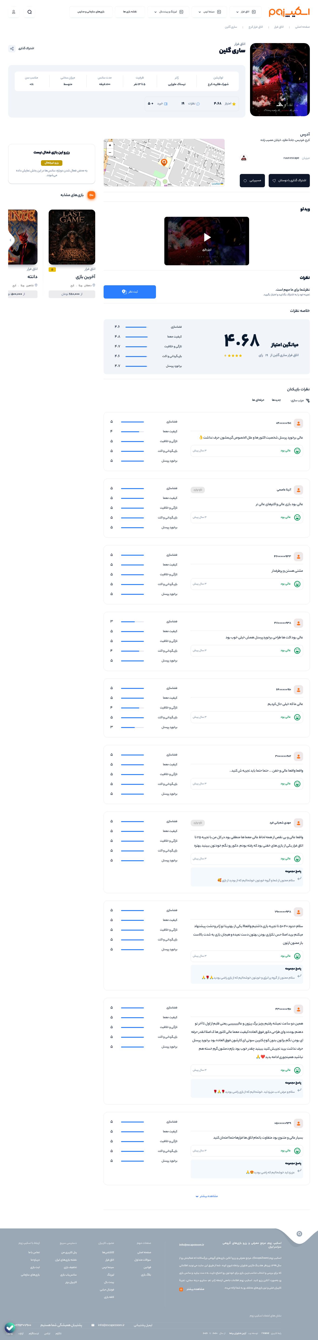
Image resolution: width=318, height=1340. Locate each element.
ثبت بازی (35, 1267)
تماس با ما (34, 1252)
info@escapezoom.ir (191, 1245)
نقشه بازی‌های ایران (66, 1260)
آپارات (20, 1334)
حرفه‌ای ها (258, 400)
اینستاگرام (34, 1334)
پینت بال (109, 1282)
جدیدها (276, 400)
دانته (32, 277)
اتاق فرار (279, 27)
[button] (164, 163)
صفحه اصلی (302, 27)
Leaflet (216, 184)
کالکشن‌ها (108, 1252)
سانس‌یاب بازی (68, 1275)
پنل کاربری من (69, 1252)
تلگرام (58, 1334)
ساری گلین (231, 27)
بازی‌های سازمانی (30, 1275)
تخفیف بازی (70, 1267)
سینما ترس (108, 1267)
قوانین (147, 1267)
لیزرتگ (110, 1275)
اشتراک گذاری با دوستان (292, 180)
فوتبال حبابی (107, 1290)
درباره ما (35, 1260)
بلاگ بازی (146, 1275)
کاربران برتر (71, 1282)
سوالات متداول (142, 1260)
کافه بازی (109, 1297)
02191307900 (22, 1325)
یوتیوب (9, 1334)
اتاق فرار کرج (256, 27)
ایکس (47, 1334)
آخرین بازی (85, 277)
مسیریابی (255, 180)
